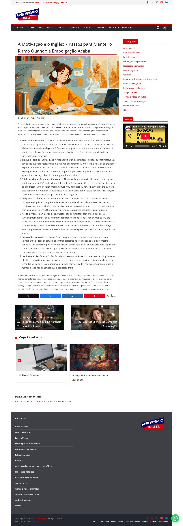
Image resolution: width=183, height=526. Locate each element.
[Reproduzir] (126, 146)
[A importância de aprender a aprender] (93, 345)
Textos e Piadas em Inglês (134, 97)
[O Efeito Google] (40, 345)
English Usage (129, 57)
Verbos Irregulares (131, 105)
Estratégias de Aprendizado (135, 61)
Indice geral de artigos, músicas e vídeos (140, 79)
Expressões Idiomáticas (133, 66)
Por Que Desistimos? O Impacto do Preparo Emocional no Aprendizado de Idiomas (39, 322)
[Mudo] (160, 146)
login (38, 401)
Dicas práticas (129, 48)
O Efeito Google (27, 375)
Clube (20, 27)
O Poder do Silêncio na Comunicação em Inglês (95, 324)
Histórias (127, 74)
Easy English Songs (131, 52)
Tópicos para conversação (134, 101)
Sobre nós (74, 27)
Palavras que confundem (134, 88)
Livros (61, 27)
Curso (30, 27)
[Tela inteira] (164, 146)
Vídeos (87, 27)
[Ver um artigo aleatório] (164, 28)
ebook (50, 27)
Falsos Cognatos (130, 70)
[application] (145, 136)
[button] (175, 518)
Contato (99, 27)
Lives (40, 27)
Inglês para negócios (132, 83)
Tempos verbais (130, 92)
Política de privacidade (120, 27)
